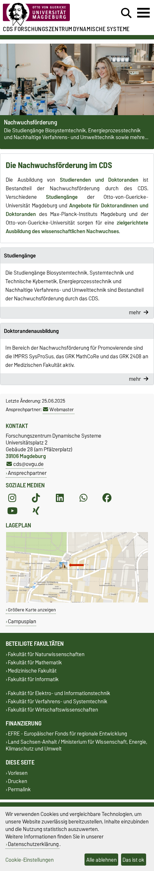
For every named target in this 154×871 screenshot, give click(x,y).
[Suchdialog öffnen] (126, 13)
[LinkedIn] (59, 498)
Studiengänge (20, 255)
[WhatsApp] (83, 498)
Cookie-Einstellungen (29, 859)
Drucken (17, 781)
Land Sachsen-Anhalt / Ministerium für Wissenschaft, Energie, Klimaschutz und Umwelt (76, 745)
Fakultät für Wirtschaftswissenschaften (53, 710)
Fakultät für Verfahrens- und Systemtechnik (57, 701)
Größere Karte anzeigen (32, 610)
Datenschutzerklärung (33, 844)
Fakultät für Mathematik (35, 663)
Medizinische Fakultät (32, 671)
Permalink (19, 789)
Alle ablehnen (101, 859)
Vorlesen (18, 773)
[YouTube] (12, 511)
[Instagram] (12, 498)
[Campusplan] (77, 600)
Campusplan (22, 621)
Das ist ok (133, 859)
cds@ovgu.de (28, 463)
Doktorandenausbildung (31, 331)
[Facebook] (107, 498)
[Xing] (35, 511)
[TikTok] (35, 498)
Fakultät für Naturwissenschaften (46, 654)
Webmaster (61, 409)
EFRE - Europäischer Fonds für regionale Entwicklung (67, 734)
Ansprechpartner (27, 472)
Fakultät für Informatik (33, 679)
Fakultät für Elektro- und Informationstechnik (59, 693)
